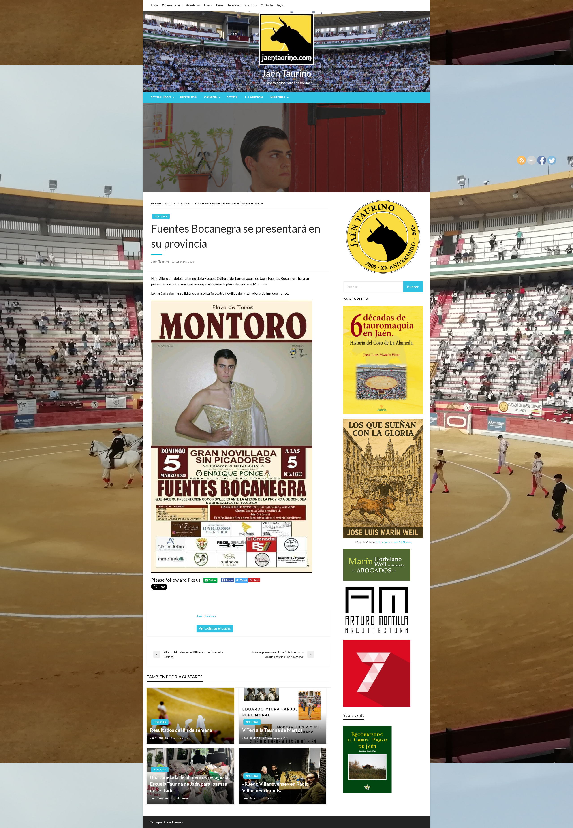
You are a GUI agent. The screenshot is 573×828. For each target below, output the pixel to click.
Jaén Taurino (286, 73)
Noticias (183, 203)
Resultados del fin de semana (181, 730)
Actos (232, 97)
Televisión (233, 5)
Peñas (219, 5)
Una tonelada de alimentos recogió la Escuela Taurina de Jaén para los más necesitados (189, 783)
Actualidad (160, 97)
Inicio (154, 5)
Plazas (208, 5)
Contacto (267, 5)
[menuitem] (161, 97)
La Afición (254, 97)
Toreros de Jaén (172, 5)
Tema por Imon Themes (166, 822)
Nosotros (250, 5)
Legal (280, 5)
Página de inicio (161, 203)
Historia (277, 97)
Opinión (210, 97)
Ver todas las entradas (215, 628)
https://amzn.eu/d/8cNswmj (394, 542)
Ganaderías (193, 5)
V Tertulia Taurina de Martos (272, 730)
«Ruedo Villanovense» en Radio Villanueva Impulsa (275, 787)
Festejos (188, 97)
